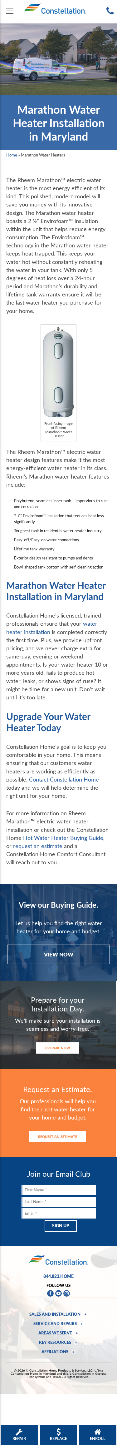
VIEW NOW (58, 954)
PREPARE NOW (57, 1047)
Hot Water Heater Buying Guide (63, 838)
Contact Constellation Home (64, 779)
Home (11, 155)
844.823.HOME (58, 1276)
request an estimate (37, 846)
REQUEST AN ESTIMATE (57, 1136)
